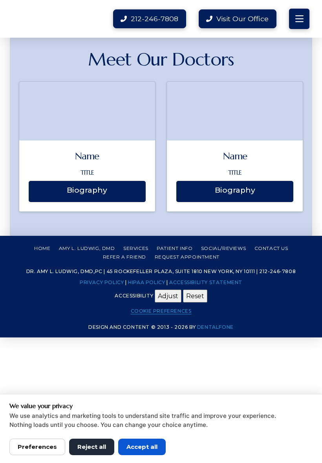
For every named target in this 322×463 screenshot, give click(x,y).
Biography (87, 190)
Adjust (168, 296)
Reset (195, 296)
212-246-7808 (277, 271)
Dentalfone (215, 327)
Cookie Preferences (161, 311)
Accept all (141, 446)
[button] (299, 19)
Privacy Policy (102, 282)
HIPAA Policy (146, 282)
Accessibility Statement (205, 282)
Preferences (37, 446)
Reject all (91, 446)
